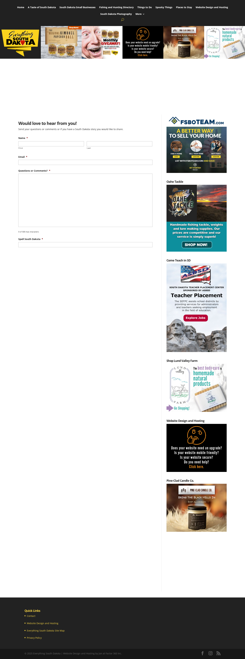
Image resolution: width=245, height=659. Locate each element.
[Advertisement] (122, 83)
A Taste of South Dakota (42, 7)
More (139, 14)
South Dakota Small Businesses (78, 7)
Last (89, 148)
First (20, 148)
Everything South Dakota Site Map (46, 630)
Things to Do (144, 7)
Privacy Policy (34, 637)
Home (20, 7)
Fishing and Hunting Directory (116, 7)
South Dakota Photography (116, 14)
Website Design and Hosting (212, 7)
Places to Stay (184, 7)
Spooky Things (164, 7)
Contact (31, 615)
